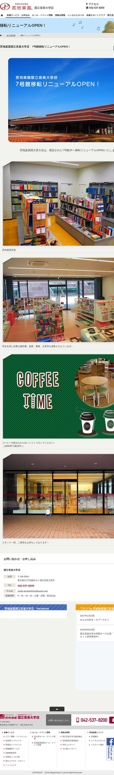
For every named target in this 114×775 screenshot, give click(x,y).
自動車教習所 (10, 753)
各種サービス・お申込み (18, 15)
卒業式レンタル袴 (12, 757)
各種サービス (9, 732)
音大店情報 (11, 35)
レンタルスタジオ (76, 15)
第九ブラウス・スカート (15, 761)
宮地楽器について (96, 732)
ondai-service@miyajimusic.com (33, 591)
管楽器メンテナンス (13, 745)
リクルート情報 (97, 745)
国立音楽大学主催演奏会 (72, 737)
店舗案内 (94, 737)
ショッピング (10, 765)
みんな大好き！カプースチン (94, 619)
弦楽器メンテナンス (13, 741)
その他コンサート (69, 749)
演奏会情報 (60, 15)
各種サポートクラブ (95, 15)
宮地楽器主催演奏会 (70, 741)
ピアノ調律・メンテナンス (16, 737)
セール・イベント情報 (42, 15)
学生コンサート (68, 745)
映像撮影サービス (12, 749)
